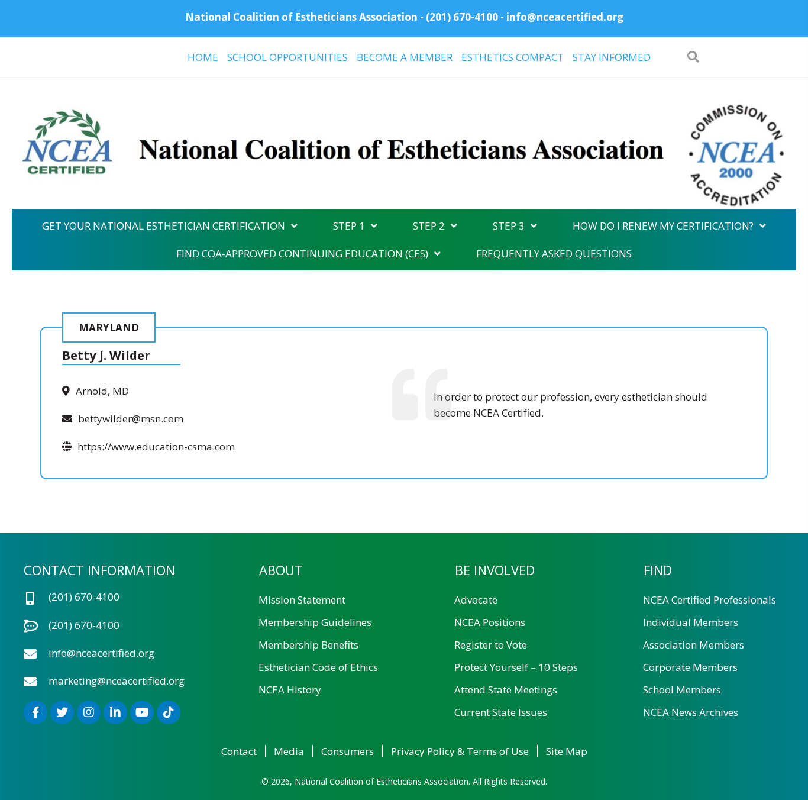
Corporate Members (690, 667)
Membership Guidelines (314, 622)
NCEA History (289, 689)
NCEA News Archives (690, 712)
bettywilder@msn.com (130, 418)
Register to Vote (490, 644)
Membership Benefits (308, 644)
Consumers (347, 751)
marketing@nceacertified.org (117, 681)
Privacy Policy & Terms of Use (460, 751)
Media (289, 751)
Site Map (566, 751)
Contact (239, 751)
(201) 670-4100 (462, 17)
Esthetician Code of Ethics (318, 667)
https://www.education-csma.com (156, 446)
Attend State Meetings (505, 689)
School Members (682, 689)
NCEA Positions (489, 622)
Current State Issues (500, 712)
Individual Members (690, 622)
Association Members (693, 644)
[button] (35, 712)
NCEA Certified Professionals (709, 600)
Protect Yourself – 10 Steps (516, 667)
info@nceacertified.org (564, 17)
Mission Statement (301, 600)
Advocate (475, 600)
